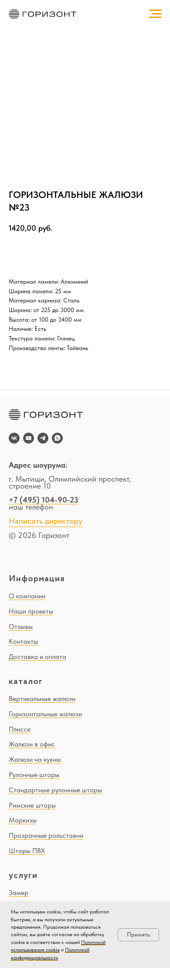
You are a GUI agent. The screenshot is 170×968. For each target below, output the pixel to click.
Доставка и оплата (37, 656)
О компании (27, 596)
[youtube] (28, 438)
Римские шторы (32, 805)
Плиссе (20, 729)
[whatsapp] (57, 438)
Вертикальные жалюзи (42, 698)
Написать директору (45, 521)
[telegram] (42, 438)
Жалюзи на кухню (35, 759)
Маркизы (23, 820)
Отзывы (21, 626)
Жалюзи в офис (32, 744)
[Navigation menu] (155, 14)
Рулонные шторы (34, 774)
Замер (18, 892)
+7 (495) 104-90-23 (43, 499)
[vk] (14, 438)
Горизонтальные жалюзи (45, 714)
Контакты (23, 641)
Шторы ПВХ (27, 851)
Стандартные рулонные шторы (55, 790)
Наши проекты (31, 611)
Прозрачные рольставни (46, 835)
